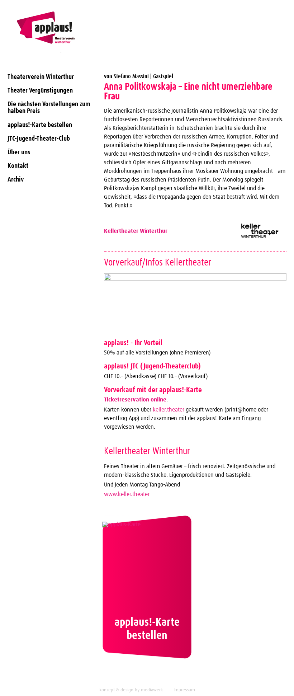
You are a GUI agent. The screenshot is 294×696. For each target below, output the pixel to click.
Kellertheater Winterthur (135, 231)
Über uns (19, 152)
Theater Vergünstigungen (40, 90)
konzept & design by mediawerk (131, 690)
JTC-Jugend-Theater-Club (39, 138)
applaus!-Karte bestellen (40, 125)
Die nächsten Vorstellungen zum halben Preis (49, 107)
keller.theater (168, 410)
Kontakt (18, 166)
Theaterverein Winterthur (41, 77)
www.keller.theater (127, 494)
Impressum (184, 690)
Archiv (16, 179)
